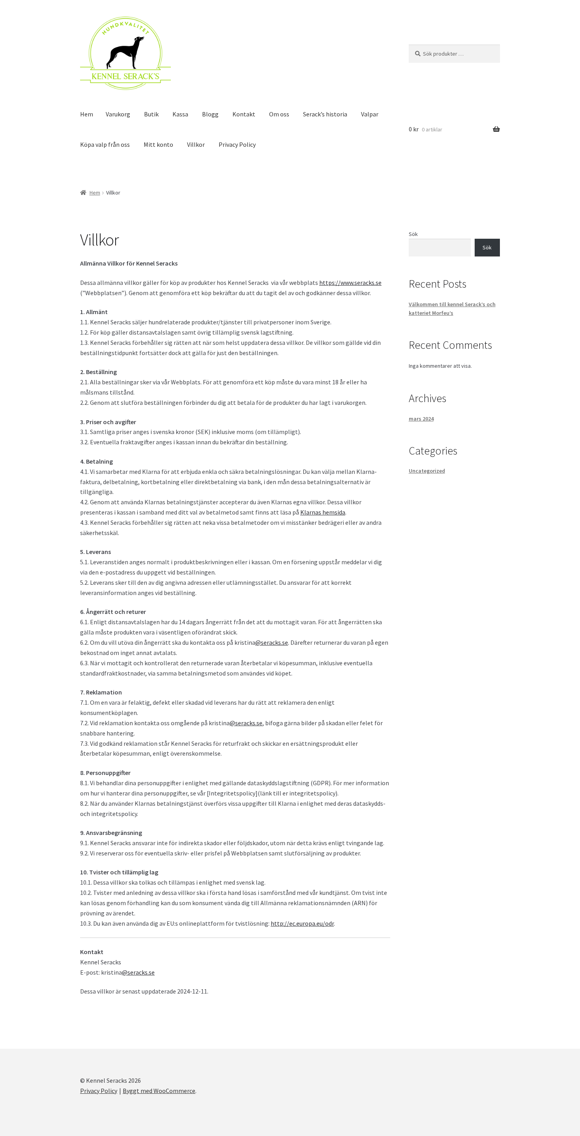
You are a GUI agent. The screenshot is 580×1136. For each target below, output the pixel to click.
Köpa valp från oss (105, 144)
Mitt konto (158, 144)
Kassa (180, 114)
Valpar (369, 114)
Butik (151, 114)
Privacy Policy (237, 144)
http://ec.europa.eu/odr (302, 923)
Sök (413, 234)
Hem (86, 114)
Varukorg (118, 114)
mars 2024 (421, 418)
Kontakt (243, 114)
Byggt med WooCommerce (159, 1091)
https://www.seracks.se (350, 282)
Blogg (210, 114)
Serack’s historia (325, 114)
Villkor (196, 144)
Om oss (279, 114)
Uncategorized (427, 470)
